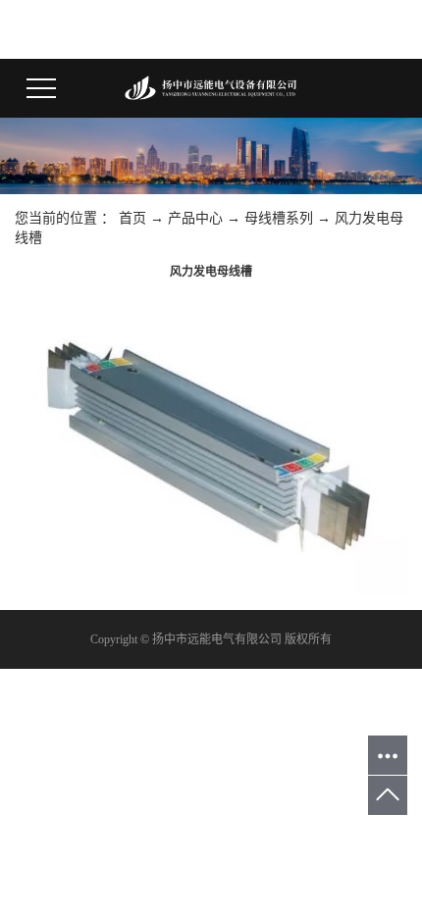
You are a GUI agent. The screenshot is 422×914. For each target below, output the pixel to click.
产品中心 (195, 218)
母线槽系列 (278, 218)
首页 (132, 218)
